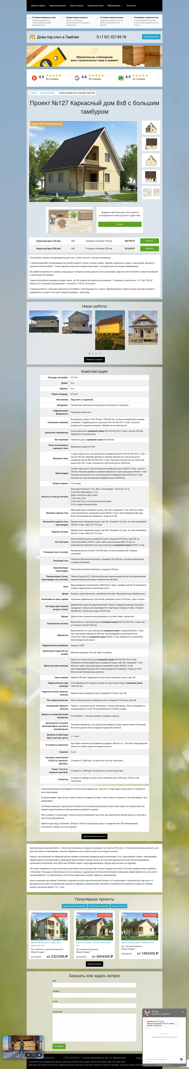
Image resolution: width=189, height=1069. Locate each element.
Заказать (150, 241)
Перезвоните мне (151, 37)
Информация (113, 5)
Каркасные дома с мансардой (74, 906)
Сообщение (57, 1012)
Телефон (56, 991)
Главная (33, 93)
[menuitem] (38, 5)
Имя (54, 981)
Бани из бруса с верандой (98, 906)
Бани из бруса (76, 5)
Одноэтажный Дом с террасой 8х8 (137, 942)
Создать (119, 224)
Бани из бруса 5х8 (119, 906)
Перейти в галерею (94, 360)
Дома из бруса (38, 5)
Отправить (59, 1046)
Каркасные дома (57, 5)
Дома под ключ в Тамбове (57, 37)
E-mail (54, 1001)
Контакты (131, 5)
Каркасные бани (95, 5)
